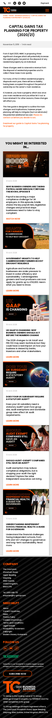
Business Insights (22, 15)
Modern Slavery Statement (15, 634)
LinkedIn (14, 3)
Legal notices (9, 625)
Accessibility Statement (13, 628)
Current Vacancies (11, 611)
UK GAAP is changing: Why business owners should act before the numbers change (26, 328)
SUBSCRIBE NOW (17, 673)
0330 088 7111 (12, 592)
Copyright (7, 631)
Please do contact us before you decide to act (22, 116)
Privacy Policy (9, 617)
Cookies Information (12, 620)
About (5, 608)
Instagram (19, 3)
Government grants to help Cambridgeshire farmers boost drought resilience (26, 259)
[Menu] (47, 10)
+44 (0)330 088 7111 (4, 3)
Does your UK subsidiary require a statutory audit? (26, 393)
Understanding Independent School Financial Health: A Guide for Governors (26, 522)
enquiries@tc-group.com (9, 3)
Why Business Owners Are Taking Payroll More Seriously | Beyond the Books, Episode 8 (26, 187)
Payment (45, 3)
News (11, 15)
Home (5, 15)
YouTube (24, 3)
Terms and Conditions (13, 623)
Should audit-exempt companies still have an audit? (26, 457)
